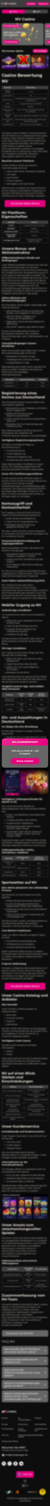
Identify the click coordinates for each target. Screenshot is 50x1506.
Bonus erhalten (25, 761)
